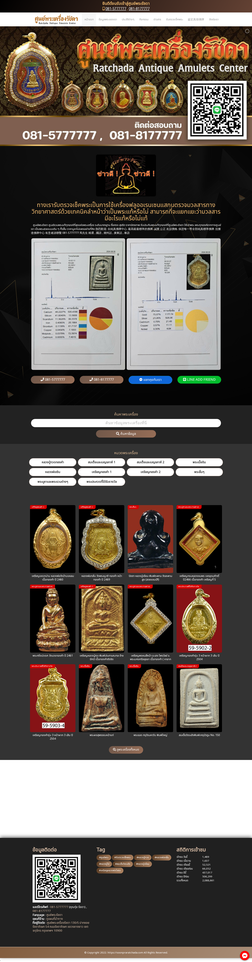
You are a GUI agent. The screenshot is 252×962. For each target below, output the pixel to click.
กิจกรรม (143, 19)
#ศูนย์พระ (104, 857)
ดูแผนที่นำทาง (54, 919)
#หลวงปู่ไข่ (104, 864)
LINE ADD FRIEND (201, 379)
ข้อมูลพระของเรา (108, 19)
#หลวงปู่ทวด (143, 857)
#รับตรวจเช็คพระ (122, 857)
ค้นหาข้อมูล (127, 433)
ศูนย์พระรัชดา (54, 915)
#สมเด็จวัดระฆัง (122, 864)
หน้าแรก (89, 19)
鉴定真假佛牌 (196, 19)
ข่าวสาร (157, 19)
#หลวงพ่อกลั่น (162, 857)
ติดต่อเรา (214, 19)
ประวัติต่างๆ (128, 19)
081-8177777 (139, 8)
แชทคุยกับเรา (151, 379)
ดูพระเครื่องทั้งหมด (127, 749)
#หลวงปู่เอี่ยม (142, 864)
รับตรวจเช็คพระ (174, 19)
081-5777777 (115, 8)
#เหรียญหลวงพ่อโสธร (110, 870)
